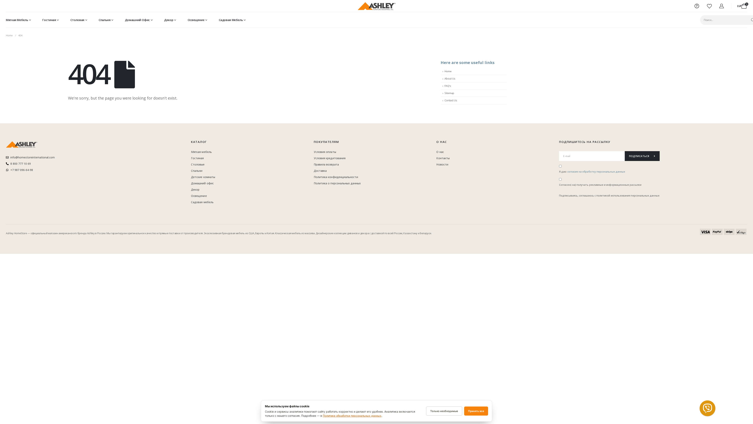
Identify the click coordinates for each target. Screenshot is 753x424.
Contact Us (451, 100)
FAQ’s (448, 86)
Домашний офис (137, 20)
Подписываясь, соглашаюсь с (577, 195)
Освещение (196, 20)
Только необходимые (444, 411)
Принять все (476, 411)
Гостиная (49, 20)
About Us (450, 78)
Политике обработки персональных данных (352, 415)
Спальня (104, 20)
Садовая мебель (231, 20)
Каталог (199, 142)
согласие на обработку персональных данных (596, 171)
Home (448, 71)
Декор (168, 20)
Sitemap (449, 93)
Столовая (77, 20)
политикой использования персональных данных (627, 195)
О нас (441, 142)
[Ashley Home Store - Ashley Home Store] (376, 6)
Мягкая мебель (17, 20)
